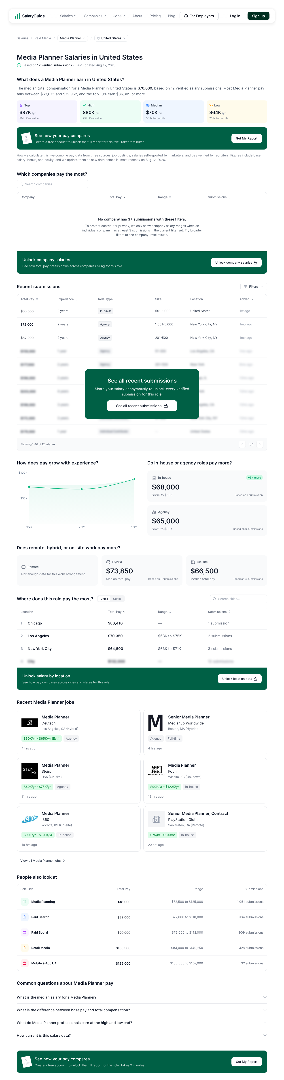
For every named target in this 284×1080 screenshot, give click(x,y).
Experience (65, 299)
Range (162, 197)
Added (244, 299)
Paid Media (43, 38)
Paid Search (40, 917)
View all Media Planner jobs (40, 860)
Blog (171, 16)
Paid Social (39, 932)
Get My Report (246, 138)
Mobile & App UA (44, 963)
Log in (235, 16)
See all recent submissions (139, 406)
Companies (93, 16)
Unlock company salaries (233, 262)
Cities (104, 598)
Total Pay (115, 197)
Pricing (155, 16)
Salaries (66, 16)
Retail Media (40, 948)
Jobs (117, 16)
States (117, 598)
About (137, 16)
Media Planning (43, 901)
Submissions (217, 197)
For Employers (202, 16)
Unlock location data (237, 678)
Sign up (258, 16)
